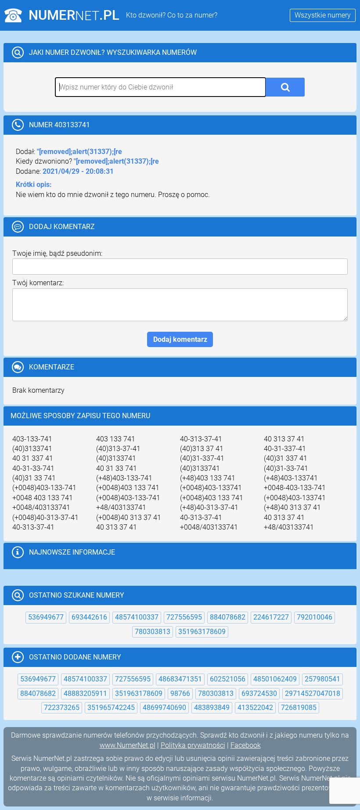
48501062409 (275, 679)
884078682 (227, 617)
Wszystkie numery (323, 15)
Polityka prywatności (193, 745)
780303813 (152, 631)
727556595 (184, 617)
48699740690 (164, 707)
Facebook (245, 745)
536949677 (46, 617)
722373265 (61, 707)
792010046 (314, 617)
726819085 (299, 707)
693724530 (259, 693)
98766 (180, 693)
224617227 (271, 617)
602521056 (227, 679)
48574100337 (136, 617)
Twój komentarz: (38, 283)
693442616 (89, 617)
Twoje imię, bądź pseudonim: (57, 253)
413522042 (255, 707)
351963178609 (202, 631)
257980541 (322, 679)
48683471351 (180, 679)
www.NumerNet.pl (127, 745)
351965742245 (111, 707)
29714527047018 (312, 693)
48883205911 (85, 693)
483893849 (212, 707)
